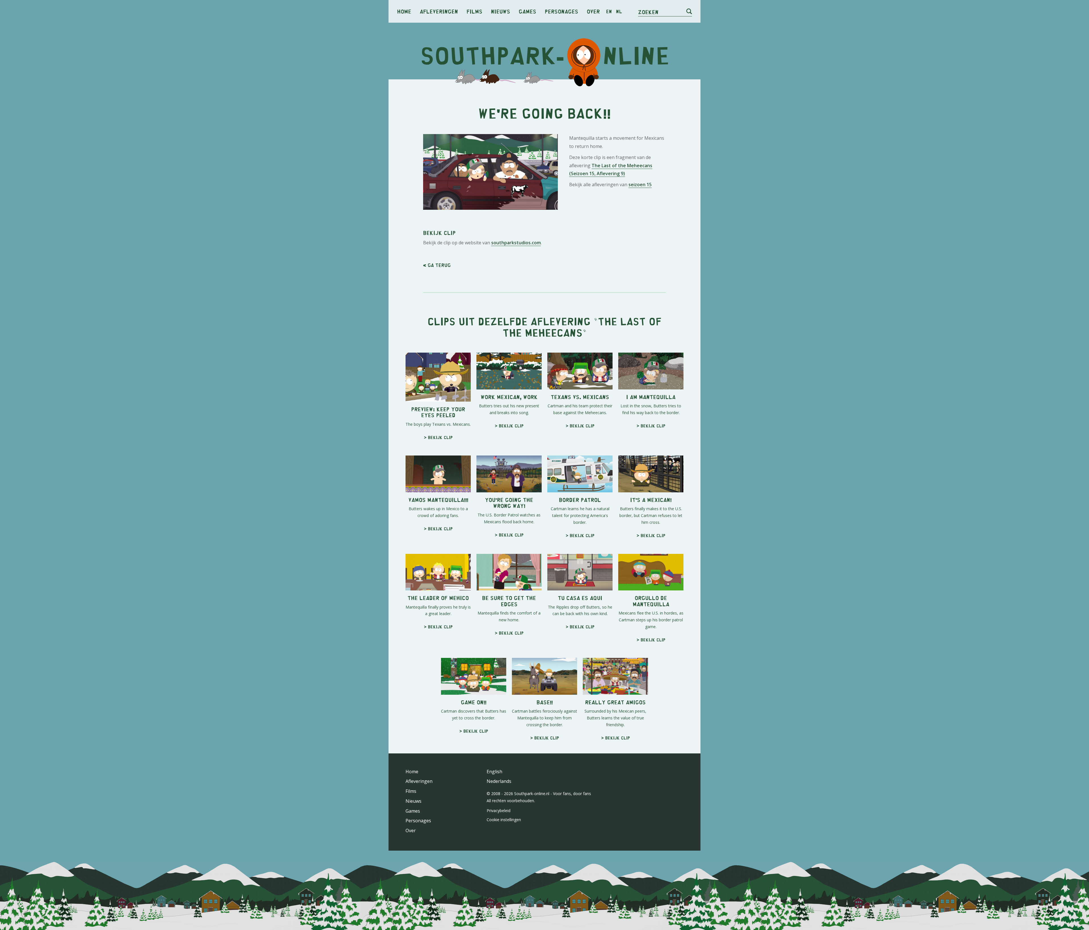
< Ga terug (437, 265)
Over (593, 11)
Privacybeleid (498, 810)
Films (474, 11)
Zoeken (648, 11)
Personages (561, 11)
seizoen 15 (640, 184)
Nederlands (499, 781)
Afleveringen (439, 11)
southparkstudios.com (516, 243)
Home (404, 11)
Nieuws (500, 11)
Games (527, 11)
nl (619, 11)
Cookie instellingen (504, 819)
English (494, 771)
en (609, 11)
